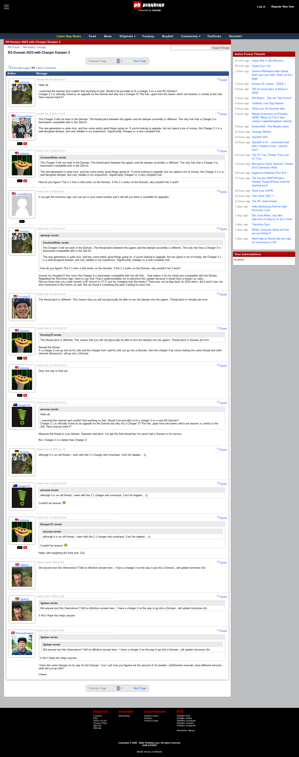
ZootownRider (24, 116)
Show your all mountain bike (268, 108)
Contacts (97, 716)
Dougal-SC (24, 405)
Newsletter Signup (186, 730)
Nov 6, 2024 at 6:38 (54, 630)
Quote (223, 79)
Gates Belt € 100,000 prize (267, 60)
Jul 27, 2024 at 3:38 (54, 596)
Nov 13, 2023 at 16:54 (56, 483)
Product (148, 718)
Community (189, 36)
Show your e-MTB (262, 190)
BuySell (168, 36)
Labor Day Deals (69, 36)
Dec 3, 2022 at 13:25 (55, 113)
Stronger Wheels (261, 131)
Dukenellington (24, 633)
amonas (24, 82)
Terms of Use (100, 720)
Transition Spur (261, 224)
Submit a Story (151, 716)
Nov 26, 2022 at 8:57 (55, 79)
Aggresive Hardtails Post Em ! (270, 172)
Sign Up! (97, 725)
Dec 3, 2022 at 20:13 (55, 151)
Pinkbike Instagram (186, 725)
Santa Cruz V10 (261, 65)
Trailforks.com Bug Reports (268, 103)
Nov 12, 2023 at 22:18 (56, 328)
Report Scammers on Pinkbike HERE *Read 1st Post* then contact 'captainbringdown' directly (272, 117)
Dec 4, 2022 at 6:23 (54, 191)
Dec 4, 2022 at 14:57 (55, 228)
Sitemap (97, 728)
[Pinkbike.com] (149, 5)
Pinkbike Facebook (186, 720)
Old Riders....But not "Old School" (272, 98)
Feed (92, 36)
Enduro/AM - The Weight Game (270, 126)
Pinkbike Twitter (184, 718)
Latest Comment (45, 67)
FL (25, 144)
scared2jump (24, 194)
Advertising (124, 716)
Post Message (20, 67)
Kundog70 (24, 296)
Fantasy (148, 36)
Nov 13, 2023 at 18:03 (56, 517)
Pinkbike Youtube (185, 723)
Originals (126, 36)
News (108, 36)
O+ (19, 144)
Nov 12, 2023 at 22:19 (56, 365)
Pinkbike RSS (183, 716)
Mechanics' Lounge (34, 47)
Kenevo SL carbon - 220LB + (269, 83)
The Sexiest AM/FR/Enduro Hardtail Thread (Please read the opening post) (271, 182)
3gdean (24, 564)
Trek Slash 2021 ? (262, 195)
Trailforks (214, 36)
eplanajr (24, 153)
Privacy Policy (100, 723)
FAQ (95, 718)
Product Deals (151, 720)
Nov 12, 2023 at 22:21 (56, 402)
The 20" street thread (264, 201)
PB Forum (14, 47)
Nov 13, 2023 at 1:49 (55, 449)
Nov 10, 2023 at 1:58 (55, 294)
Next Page (140, 61)
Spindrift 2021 (260, 137)
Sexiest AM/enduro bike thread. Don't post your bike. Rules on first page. (272, 75)
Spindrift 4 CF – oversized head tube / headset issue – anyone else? (270, 146)
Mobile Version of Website (149, 751)
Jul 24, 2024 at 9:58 (54, 562)
